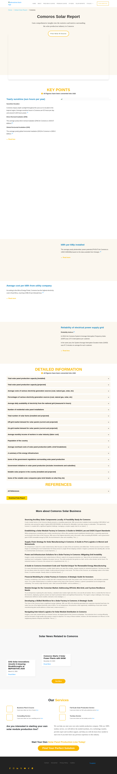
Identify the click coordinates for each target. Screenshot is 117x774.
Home (10, 10)
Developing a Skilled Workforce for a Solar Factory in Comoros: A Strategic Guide (59, 601)
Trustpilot (92, 763)
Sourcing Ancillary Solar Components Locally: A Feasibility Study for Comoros (57, 520)
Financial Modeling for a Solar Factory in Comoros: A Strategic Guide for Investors (59, 577)
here (37, 710)
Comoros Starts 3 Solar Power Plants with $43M (55, 657)
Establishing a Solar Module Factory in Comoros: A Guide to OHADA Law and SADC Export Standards (67, 531)
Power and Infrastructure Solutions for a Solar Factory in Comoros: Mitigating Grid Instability (63, 555)
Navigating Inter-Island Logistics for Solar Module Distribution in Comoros (56, 612)
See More (58, 681)
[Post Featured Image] (23, 653)
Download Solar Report (17, 498)
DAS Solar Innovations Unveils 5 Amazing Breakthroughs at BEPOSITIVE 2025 (18, 665)
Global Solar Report (20, 10)
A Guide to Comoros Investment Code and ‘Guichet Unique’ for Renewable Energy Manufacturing (65, 566)
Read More (12, 674)
